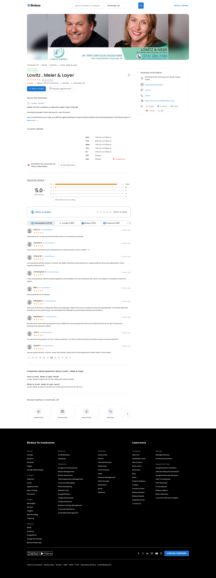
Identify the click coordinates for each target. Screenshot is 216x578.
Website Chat (63, 490)
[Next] (127, 414)
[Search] (141, 5)
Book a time (137, 466)
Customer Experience (66, 509)
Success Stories (138, 489)
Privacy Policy (49, 565)
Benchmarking (32, 515)
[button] (29, 357)
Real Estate (102, 485)
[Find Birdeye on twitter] (143, 553)
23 (33, 357)
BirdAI (29, 528)
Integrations (32, 535)
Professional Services (164, 459)
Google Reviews (64, 494)
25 (40, 357)
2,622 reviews (47, 79)
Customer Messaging (66, 483)
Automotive (102, 455)
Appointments (32, 487)
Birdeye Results (138, 496)
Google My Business (66, 498)
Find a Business (162, 483)
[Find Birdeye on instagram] (152, 553)
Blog (134, 474)
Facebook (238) (113, 223)
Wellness (101, 492)
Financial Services (105, 462)
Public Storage (103, 481)
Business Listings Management (70, 505)
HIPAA (71, 565)
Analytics (30, 531)
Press (134, 477)
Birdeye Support (162, 490)
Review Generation (65, 475)
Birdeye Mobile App (34, 543)
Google (151, 106)
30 (59, 357)
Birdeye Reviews (138, 492)
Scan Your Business (163, 479)
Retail (100, 489)
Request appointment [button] (154, 85)
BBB (162, 111)
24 (36, 357)
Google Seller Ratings (35, 470)
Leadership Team (139, 459)
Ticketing (30, 518)
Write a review (181, 5)
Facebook (163, 106)
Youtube (151, 111)
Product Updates (138, 481)
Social (29, 483)
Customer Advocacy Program (167, 498)
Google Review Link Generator (167, 475)
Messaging (31, 503)
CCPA (77, 565)
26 (44, 357)
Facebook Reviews (65, 502)
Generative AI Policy (88, 565)
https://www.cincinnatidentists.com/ (159, 101)
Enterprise (62, 459)
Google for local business (68, 468)
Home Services (103, 470)
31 (63, 357)
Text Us (148, 90)
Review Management (66, 472)
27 (47, 357)
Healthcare (102, 466)
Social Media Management (68, 513)
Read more (31, 120)
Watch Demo (137, 462)
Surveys (30, 507)
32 (66, 357)
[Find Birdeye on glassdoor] (161, 553)
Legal (100, 474)
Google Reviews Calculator (166, 468)
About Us (135, 455)
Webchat (30, 479)
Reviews (30, 459)
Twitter (175, 106)
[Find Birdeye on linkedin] (147, 553)
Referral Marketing (65, 487)
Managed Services (163, 455)
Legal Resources (138, 500)
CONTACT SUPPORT (176, 553)
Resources (136, 470)
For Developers (161, 487)
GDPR (65, 565)
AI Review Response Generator (167, 472)
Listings (30, 455)
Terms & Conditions (34, 565)
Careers (135, 485)
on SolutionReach (46, 230)
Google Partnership (34, 539)
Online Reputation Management (70, 479)
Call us (147, 95)
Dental (44, 65)
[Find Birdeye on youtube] (156, 553)
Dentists (53, 65)
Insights (30, 511)
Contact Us (136, 504)
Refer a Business (162, 494)
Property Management (107, 477)
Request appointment (62, 88)
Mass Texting (32, 490)
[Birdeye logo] (34, 5)
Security (59, 565)
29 (55, 357)
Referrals (30, 462)
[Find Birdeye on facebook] (139, 553)
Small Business (64, 455)
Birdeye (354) (90, 223)
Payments (31, 494)
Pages (29, 466)
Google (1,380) (68, 223)
